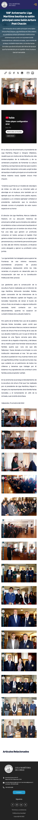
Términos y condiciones (19, 810)
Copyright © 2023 (19, 816)
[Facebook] (14, 73)
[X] (18, 73)
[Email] (28, 73)
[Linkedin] (22, 73)
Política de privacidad (19, 813)
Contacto (19, 792)
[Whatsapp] (10, 73)
